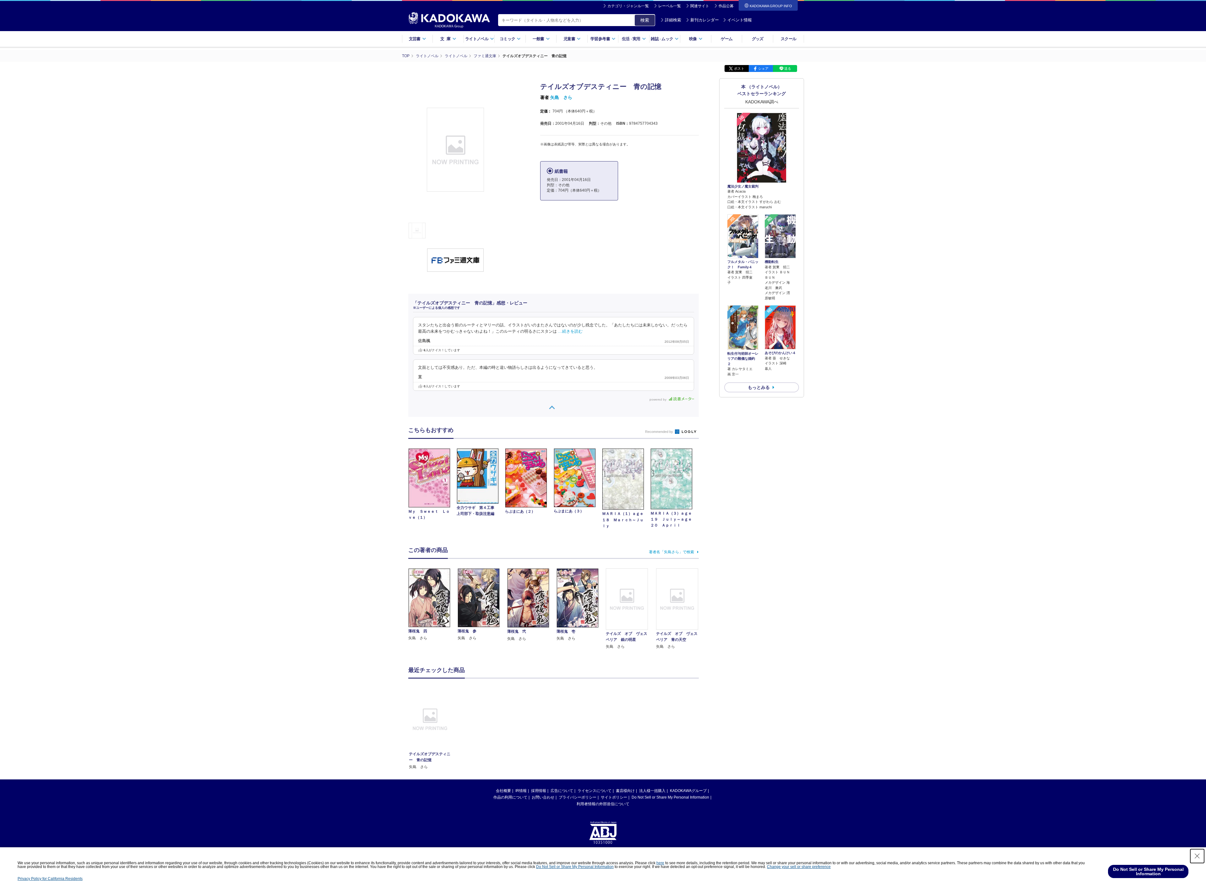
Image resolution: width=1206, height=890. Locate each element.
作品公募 (726, 6)
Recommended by (659, 432)
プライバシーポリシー (577, 797)
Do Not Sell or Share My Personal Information (670, 797)
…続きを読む (570, 331)
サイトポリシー (614, 797)
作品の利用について (510, 797)
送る (787, 68)
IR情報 (521, 791)
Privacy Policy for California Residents (50, 878)
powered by (658, 399)
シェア (763, 68)
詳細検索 (673, 20)
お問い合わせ (543, 797)
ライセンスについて (594, 791)
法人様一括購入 (652, 791)
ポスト (739, 68)
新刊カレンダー (704, 20)
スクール (788, 38)
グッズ (757, 38)
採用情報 (538, 791)
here (660, 863)
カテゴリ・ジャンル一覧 (628, 6)
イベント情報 (739, 20)
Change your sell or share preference (799, 867)
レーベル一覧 (669, 6)
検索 (644, 20)
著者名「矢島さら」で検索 (671, 552)
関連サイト (699, 6)
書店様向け (625, 791)
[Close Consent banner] (1197, 856)
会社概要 (503, 791)
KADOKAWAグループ (688, 791)
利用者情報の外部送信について (603, 804)
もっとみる (759, 387)
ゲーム (726, 38)
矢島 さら (561, 97)
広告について (562, 791)
